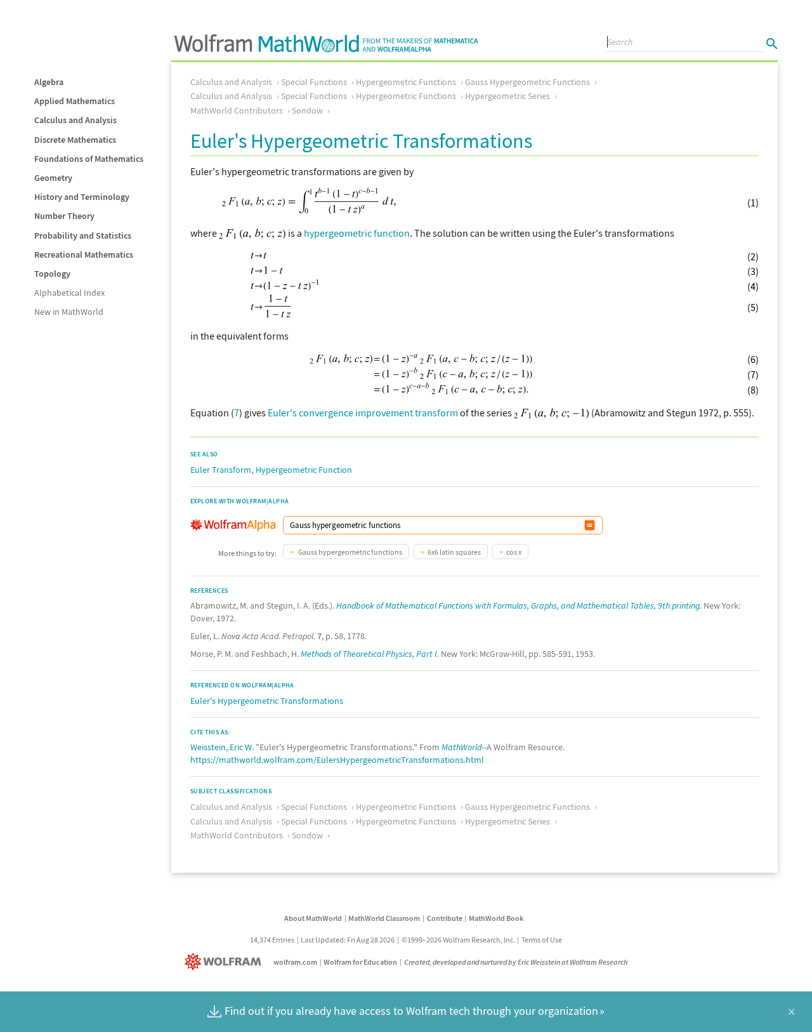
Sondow (307, 110)
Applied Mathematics (74, 101)
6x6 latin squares (454, 552)
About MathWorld (313, 918)
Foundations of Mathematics (88, 158)
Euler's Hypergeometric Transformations (266, 700)
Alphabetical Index (69, 292)
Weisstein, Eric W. (222, 747)
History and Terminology (81, 196)
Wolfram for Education (360, 962)
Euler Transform (220, 469)
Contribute (444, 918)
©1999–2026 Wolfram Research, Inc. (458, 939)
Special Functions (314, 82)
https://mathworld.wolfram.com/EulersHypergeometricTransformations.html (337, 759)
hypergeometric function (357, 233)
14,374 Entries (272, 939)
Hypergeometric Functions (406, 82)
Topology (52, 273)
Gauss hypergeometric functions (349, 552)
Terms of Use (541, 939)
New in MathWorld (68, 311)
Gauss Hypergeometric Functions (527, 82)
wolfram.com (295, 962)
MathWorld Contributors (236, 110)
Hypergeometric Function (304, 469)
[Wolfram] (225, 962)
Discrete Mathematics (75, 139)
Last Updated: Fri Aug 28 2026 (348, 939)
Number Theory (64, 216)
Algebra (48, 82)
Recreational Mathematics (83, 254)
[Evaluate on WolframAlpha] (590, 525)
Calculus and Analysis (75, 120)
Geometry (53, 177)
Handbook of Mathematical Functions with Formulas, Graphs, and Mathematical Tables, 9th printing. (519, 605)
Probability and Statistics (82, 235)
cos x (513, 552)
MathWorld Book (496, 918)
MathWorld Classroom (384, 918)
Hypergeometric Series (507, 96)
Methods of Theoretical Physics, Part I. (370, 653)
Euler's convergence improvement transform (363, 412)
